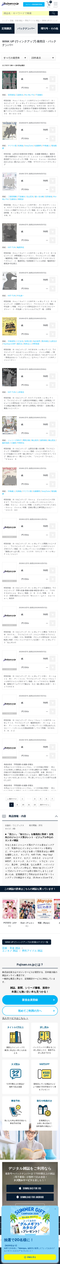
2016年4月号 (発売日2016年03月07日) (32, 318)
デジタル (25, 88)
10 (23, 804)
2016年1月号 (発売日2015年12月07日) (32, 468)
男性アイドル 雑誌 (32, 21)
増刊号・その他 (49, 28)
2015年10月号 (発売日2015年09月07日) (33, 607)
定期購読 (7, 28)
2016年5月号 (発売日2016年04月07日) (32, 273)
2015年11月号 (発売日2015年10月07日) (33, 563)
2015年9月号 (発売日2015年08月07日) (32, 652)
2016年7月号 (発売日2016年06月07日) (32, 174)
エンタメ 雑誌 (10, 950)
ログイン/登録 (34, 4)
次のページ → (44, 804)
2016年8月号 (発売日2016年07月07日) (32, 123)
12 (35, 804)
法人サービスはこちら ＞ (15, 1018)
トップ (4, 21)
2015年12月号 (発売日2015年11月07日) (33, 519)
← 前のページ (11, 799)
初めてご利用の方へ (30, 1010)
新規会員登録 (30, 999)
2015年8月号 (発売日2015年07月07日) (32, 696)
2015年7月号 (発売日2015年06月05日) (32, 740)
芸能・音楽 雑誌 (16, 21)
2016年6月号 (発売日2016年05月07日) (32, 224)
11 (29, 804)
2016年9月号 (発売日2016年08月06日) (32, 72)
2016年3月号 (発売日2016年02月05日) (32, 369)
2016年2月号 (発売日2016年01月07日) (32, 417)
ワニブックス (18, 825)
